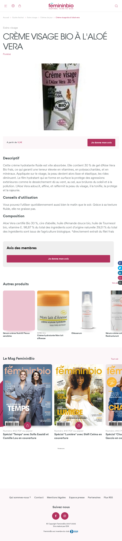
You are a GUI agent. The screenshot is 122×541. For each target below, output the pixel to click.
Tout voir (114, 359)
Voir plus (115, 283)
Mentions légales (56, 497)
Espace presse (77, 497)
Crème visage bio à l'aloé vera (68, 17)
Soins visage (32, 17)
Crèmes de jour (46, 17)
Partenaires (94, 497)
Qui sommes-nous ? (20, 497)
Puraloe (7, 54)
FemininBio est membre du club (57, 531)
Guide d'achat (18, 17)
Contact (39, 497)
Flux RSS (108, 497)
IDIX (67, 526)
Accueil (6, 17)
